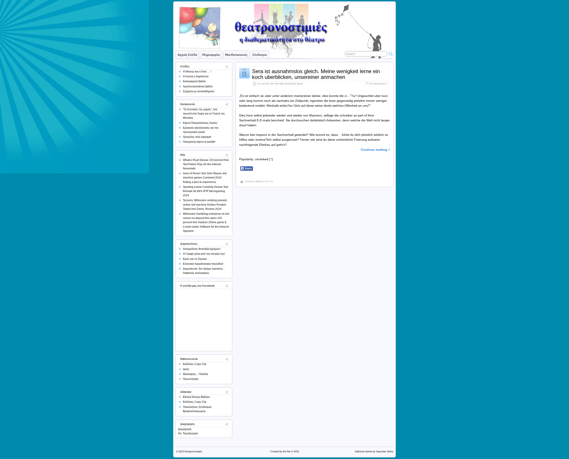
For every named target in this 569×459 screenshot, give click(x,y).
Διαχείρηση (184, 429)
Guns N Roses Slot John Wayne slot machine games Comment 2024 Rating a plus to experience (204, 177)
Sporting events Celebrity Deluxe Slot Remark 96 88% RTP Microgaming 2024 (205, 191)
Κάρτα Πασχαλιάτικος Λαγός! (200, 122)
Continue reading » (375, 149)
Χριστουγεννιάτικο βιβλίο (198, 86)
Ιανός (186, 369)
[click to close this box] (227, 66)
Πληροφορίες (211, 54)
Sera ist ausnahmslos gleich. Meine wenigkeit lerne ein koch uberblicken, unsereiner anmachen (316, 74)
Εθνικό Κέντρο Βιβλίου (196, 397)
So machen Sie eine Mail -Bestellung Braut (280, 83)
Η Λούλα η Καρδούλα (195, 76)
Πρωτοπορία (190, 379)
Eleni (258, 181)
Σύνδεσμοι (259, 54)
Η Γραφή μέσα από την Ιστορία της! (204, 253)
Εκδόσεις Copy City (194, 364)
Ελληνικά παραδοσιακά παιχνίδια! (203, 263)
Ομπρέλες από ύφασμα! (197, 136)
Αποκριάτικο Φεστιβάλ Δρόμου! (201, 249)
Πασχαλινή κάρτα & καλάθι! (199, 141)
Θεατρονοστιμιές (193, 451)
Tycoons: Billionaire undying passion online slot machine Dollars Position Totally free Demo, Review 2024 (205, 204)
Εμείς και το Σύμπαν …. (197, 259)
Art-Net (287, 451)
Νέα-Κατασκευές (236, 54)
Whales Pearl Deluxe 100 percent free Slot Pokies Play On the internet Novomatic (206, 164)
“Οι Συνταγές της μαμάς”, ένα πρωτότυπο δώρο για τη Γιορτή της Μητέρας (204, 113)
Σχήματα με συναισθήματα (198, 91)
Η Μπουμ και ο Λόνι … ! (197, 71)
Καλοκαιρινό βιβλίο (194, 81)
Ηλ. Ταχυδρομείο (188, 433)
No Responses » (378, 83)
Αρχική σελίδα (187, 54)
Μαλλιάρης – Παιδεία (195, 374)
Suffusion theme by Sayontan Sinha (374, 451)
